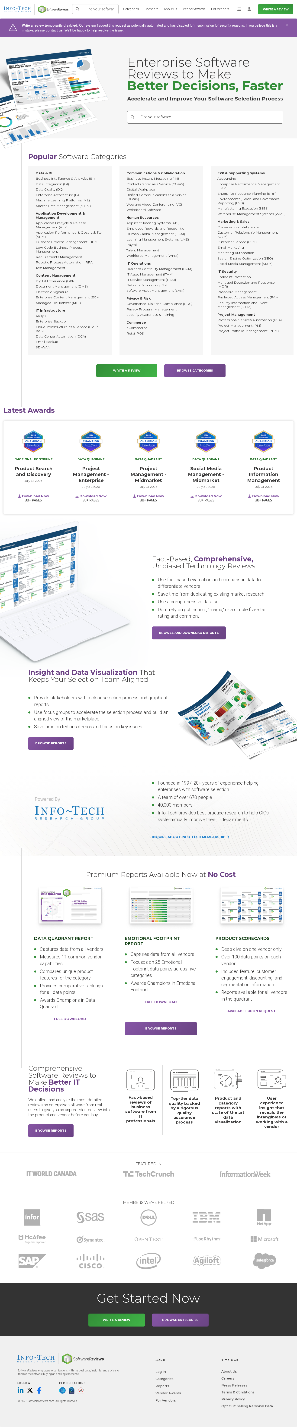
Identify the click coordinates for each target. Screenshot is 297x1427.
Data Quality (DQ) (50, 189)
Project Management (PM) (239, 325)
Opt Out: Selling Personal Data (247, 1406)
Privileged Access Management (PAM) (248, 297)
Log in (160, 1372)
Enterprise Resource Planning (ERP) (246, 193)
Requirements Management (59, 257)
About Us (170, 9)
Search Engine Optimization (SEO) (245, 258)
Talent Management (142, 250)
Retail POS (135, 333)
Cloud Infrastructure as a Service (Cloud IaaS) (67, 329)
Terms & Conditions (238, 1392)
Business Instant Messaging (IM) (152, 178)
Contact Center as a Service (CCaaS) (155, 184)
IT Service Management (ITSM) (151, 280)
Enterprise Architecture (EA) (58, 195)
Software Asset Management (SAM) (155, 290)
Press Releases (234, 1385)
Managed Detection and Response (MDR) (246, 284)
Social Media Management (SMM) (244, 264)
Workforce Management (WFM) (152, 255)
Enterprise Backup (51, 321)
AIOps (41, 316)
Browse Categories (195, 370)
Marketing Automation (235, 253)
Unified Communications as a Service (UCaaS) (156, 197)
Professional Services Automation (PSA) (249, 320)
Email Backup (47, 342)
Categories (131, 9)
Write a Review (276, 9)
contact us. (55, 30)
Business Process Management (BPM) (67, 242)
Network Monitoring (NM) (147, 285)
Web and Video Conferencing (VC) (154, 204)
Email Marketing (230, 247)
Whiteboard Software (143, 210)
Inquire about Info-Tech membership (189, 837)
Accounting (226, 178)
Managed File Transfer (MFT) (58, 303)
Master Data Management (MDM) (63, 206)
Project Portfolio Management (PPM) (248, 331)
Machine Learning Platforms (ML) (63, 200)
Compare (151, 9)
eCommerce (136, 328)
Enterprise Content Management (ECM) (68, 297)
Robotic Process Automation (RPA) (65, 262)
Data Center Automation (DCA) (61, 336)
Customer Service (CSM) (237, 242)
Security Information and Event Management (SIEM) (242, 305)
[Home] (53, 9)
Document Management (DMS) (62, 286)
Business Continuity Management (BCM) (159, 269)
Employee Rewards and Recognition (156, 228)
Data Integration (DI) (52, 184)
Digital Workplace (140, 189)
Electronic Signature (52, 292)
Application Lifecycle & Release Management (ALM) (61, 225)
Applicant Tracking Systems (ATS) (152, 223)
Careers (227, 1378)
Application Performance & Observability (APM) (68, 234)
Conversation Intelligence (238, 227)
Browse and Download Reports (189, 633)
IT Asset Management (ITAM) (149, 274)
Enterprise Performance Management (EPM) (248, 186)
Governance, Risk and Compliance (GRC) (159, 304)
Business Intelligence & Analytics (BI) (65, 178)
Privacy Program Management (151, 309)
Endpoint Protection (234, 277)
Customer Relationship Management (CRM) (247, 234)
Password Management (237, 292)
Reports (162, 1386)
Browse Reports (51, 743)
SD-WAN (43, 347)
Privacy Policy (233, 1399)
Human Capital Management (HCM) (155, 234)
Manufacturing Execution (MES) (242, 208)
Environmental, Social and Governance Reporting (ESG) (248, 201)
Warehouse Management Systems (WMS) (251, 214)
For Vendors (220, 9)
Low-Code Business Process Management (59, 249)
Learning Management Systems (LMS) (157, 239)
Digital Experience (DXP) (55, 281)
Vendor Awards (194, 9)
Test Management (50, 268)
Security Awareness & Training (150, 315)
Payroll (131, 245)
